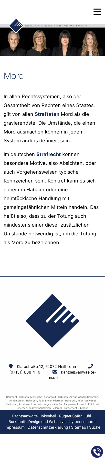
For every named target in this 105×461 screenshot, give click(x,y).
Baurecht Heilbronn (17, 396)
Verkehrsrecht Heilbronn (23, 400)
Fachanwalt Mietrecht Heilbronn (57, 400)
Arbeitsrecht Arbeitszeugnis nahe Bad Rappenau (47, 404)
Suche (94, 427)
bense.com (84, 421)
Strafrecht (48, 154)
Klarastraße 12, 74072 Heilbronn (46, 366)
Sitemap (78, 427)
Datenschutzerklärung (48, 427)
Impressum (15, 427)
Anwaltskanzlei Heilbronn (83, 396)
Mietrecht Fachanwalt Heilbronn (49, 396)
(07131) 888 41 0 (24, 372)
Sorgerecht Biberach (76, 407)
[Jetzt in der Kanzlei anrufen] (97, 452)
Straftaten (47, 114)
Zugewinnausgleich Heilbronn (46, 407)
